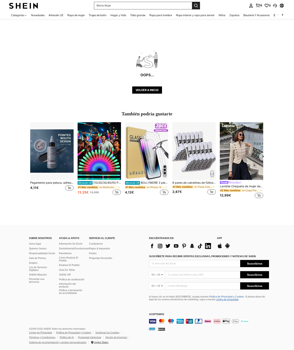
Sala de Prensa (37, 258)
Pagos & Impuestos (99, 248)
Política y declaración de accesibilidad (70, 291)
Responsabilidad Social (42, 253)
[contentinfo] (209, 321)
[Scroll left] (277, 15)
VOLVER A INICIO (147, 90)
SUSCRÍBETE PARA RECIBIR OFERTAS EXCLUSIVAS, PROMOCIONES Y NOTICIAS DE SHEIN (202, 256)
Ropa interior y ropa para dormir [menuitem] (195, 15)
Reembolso (65, 253)
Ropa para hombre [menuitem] (160, 15)
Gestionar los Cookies (107, 332)
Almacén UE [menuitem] (56, 15)
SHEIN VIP (65, 274)
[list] (181, 246)
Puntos (93, 253)
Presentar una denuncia (36, 280)
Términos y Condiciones (42, 337)
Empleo (33, 263)
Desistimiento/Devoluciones (74, 248)
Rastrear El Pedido (69, 265)
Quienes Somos (37, 248)
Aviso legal (35, 243)
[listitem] (52, 160)
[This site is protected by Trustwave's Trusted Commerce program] (152, 328)
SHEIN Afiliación (38, 274)
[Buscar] (196, 5)
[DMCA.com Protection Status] (161, 328)
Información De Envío (70, 243)
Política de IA (67, 337)
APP (219, 238)
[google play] (227, 247)
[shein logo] (23, 5)
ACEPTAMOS (156, 314)
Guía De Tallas (67, 270)
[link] (258, 5)
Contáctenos (96, 243)
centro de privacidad (227, 299)
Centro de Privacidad (40, 332)
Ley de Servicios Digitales (38, 269)
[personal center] (251, 5)
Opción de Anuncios (116, 337)
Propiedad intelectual (89, 337)
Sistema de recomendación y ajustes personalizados (57, 342)
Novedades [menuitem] (38, 15)
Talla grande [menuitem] (137, 15)
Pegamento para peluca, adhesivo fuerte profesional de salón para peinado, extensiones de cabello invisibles (52, 182)
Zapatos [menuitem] (234, 15)
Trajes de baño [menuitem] (97, 15)
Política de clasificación (71, 279)
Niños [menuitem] (222, 15)
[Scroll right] (282, 15)
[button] (275, 5)
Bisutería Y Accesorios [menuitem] (256, 15)
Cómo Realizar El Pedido (68, 259)
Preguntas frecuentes (100, 258)
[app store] (220, 247)
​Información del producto (67, 285)
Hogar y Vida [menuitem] (118, 15)
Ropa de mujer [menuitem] (76, 15)
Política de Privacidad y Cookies (226, 296)
